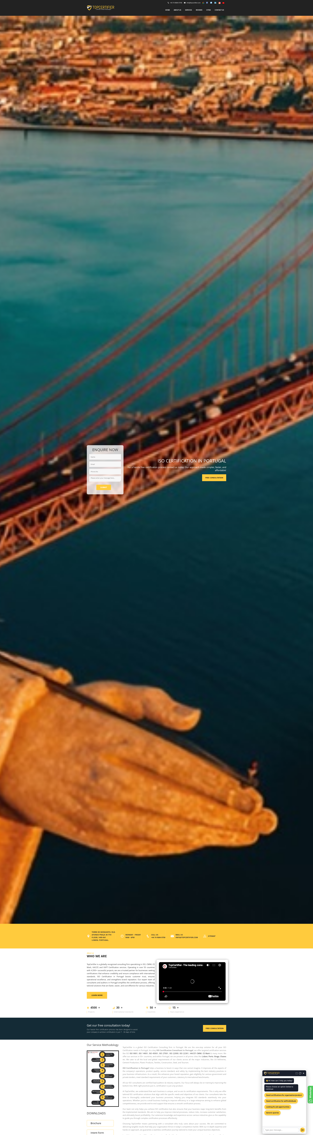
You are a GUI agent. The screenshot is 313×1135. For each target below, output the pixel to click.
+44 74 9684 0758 (176, 3)
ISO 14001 (143, 1053)
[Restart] (300, 1073)
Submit (103, 487)
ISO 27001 (163, 1053)
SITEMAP (211, 936)
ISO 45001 (153, 1053)
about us (177, 10)
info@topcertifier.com (193, 3)
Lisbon (205, 1056)
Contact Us (219, 10)
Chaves (223, 1056)
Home (167, 10)
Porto (211, 1056)
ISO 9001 (134, 1053)
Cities (208, 10)
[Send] (302, 1130)
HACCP (193, 1053)
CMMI (199, 1053)
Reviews (199, 10)
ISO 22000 (174, 1053)
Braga (216, 1056)
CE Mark (206, 1053)
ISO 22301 (184, 1053)
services (188, 10)
